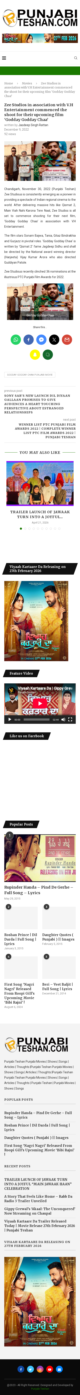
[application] (40, 703)
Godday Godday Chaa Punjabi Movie (29, 374)
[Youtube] (49, 1369)
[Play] (10, 719)
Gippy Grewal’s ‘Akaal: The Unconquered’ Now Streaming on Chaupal (39, 1211)
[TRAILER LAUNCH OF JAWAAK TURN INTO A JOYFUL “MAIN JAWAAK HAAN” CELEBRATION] (40, 483)
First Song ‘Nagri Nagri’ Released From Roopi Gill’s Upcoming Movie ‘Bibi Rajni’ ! (19, 993)
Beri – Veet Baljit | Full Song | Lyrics (57, 986)
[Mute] (63, 719)
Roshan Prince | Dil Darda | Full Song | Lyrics (20, 939)
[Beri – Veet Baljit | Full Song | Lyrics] (59, 967)
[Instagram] (40, 1369)
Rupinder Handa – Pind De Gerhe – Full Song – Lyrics (38, 890)
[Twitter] (30, 1369)
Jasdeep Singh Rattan (33, 125)
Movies (27, 83)
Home (8, 83)
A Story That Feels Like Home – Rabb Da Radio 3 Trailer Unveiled (38, 1198)
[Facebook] (20, 1369)
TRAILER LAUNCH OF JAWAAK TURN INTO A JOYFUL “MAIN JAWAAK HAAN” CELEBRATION (38, 1184)
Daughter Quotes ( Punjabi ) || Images (58, 937)
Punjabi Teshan (40, 1388)
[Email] (59, 1369)
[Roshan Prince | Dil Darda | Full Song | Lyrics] (21, 918)
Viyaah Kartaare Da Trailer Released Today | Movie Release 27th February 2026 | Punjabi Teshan (39, 1225)
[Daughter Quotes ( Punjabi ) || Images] (59, 918)
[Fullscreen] (70, 719)
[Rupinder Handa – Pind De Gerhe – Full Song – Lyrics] (40, 858)
